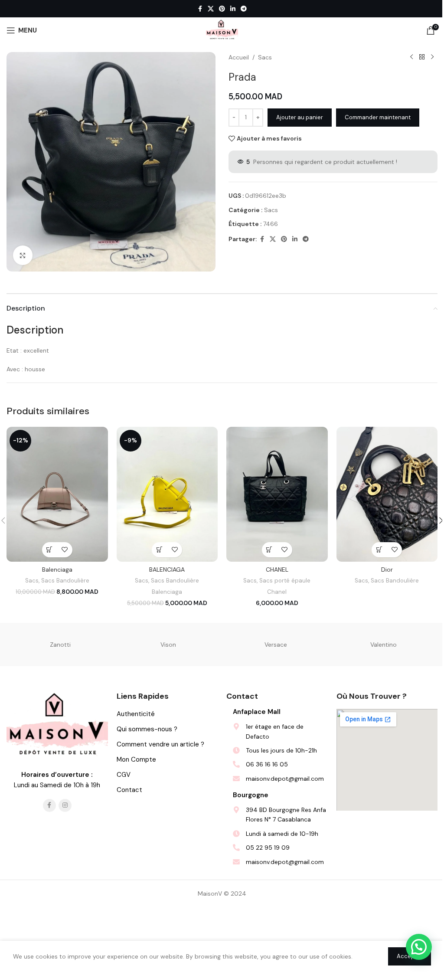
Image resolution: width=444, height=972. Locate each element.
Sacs (265, 57)
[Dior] (387, 494)
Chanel (277, 592)
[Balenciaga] (57, 494)
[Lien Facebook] (200, 9)
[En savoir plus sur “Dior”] (379, 549)
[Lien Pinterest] (222, 9)
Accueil (239, 57)
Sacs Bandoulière (65, 580)
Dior (387, 569)
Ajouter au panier (299, 117)
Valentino (383, 644)
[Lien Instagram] (65, 805)
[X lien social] (210, 9)
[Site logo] (222, 30)
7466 (270, 224)
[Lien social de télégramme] (243, 9)
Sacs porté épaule (284, 580)
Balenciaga (57, 569)
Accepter (409, 956)
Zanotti (60, 644)
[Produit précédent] (411, 57)
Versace (275, 644)
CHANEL (277, 569)
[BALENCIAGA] (167, 494)
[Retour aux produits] (422, 57)
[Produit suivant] (432, 57)
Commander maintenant (378, 117)
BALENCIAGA (167, 569)
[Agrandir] (23, 255)
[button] (49, 549)
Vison (168, 644)
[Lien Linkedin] (233, 9)
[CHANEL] (277, 494)
